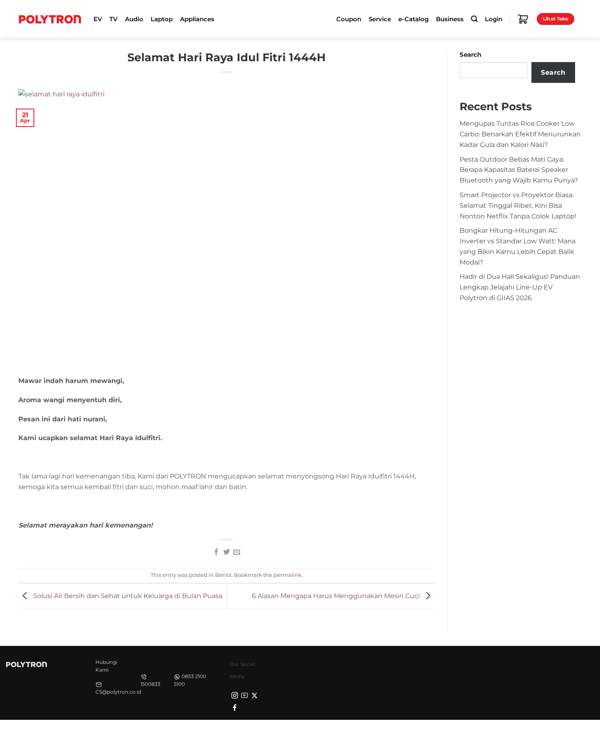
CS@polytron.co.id (118, 692)
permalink (287, 575)
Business (450, 19)
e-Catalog (413, 19)
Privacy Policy (453, 734)
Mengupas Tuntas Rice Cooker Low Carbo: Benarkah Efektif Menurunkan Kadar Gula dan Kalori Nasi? (520, 134)
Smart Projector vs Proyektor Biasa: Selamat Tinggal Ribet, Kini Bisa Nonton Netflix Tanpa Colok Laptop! (518, 205)
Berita (223, 575)
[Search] (474, 19)
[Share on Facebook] (216, 552)
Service (380, 19)
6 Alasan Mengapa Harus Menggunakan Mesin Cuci (336, 596)
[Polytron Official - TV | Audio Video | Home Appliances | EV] (49, 18)
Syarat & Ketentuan (505, 734)
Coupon (348, 19)
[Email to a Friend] (236, 552)
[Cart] (522, 19)
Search (470, 54)
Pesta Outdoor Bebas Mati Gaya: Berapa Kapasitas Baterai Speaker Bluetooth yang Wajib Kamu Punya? (519, 170)
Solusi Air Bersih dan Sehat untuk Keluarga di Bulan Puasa (126, 596)
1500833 (150, 684)
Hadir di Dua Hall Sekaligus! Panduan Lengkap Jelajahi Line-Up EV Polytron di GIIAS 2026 (520, 287)
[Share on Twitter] (226, 552)
